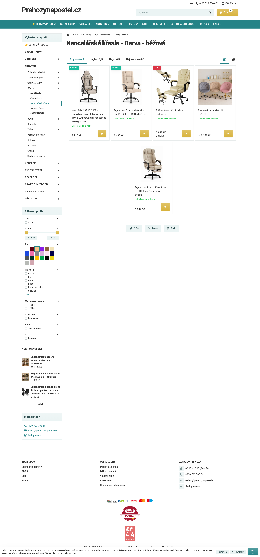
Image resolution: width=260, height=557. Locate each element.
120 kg (31, 308)
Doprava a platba (109, 466)
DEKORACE (159, 24)
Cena (28, 228)
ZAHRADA (84, 24)
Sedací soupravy (36, 156)
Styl (27, 334)
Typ (27, 218)
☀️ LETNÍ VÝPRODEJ (44, 24)
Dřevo (31, 273)
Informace (28, 462)
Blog (24, 475)
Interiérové (33, 318)
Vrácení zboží (107, 475)
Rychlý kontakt (35, 435)
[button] (235, 12)
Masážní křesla (37, 113)
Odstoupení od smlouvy (112, 485)
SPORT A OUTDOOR (182, 24)
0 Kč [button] (228, 12)
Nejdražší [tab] (114, 59)
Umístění (30, 314)
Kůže (30, 280)
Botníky (31, 140)
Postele (31, 145)
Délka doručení (108, 471)
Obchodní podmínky (32, 466)
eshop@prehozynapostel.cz (42, 430)
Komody (31, 124)
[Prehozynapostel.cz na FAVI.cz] (130, 513)
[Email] (191, 3)
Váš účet (229, 3)
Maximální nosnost (35, 301)
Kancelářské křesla (39, 103)
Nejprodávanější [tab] (135, 59)
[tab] (224, 59)
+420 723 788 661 (37, 425)
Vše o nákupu (108, 462)
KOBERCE (118, 24)
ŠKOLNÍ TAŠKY (67, 24)
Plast (30, 284)
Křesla (31, 88)
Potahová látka (35, 287)
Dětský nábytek (35, 77)
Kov (30, 277)
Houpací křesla (37, 108)
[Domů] (68, 35)
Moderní (32, 338)
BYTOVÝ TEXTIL (138, 24)
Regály (31, 118)
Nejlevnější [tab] (96, 59)
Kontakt (26, 480)
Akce (30, 222)
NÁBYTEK (101, 24)
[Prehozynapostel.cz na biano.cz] (130, 533)
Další (40, 403)
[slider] (26, 232)
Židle (30, 129)
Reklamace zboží (109, 480)
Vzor (27, 324)
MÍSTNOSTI (31, 198)
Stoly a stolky (34, 83)
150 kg (31, 305)
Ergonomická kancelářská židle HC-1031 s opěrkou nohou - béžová (150, 191)
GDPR (25, 471)
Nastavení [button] (222, 552)
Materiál (29, 269)
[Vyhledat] (210, 12)
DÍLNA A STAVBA (209, 24)
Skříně (30, 150)
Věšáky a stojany (36, 134)
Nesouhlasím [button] (238, 552)
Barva (28, 244)
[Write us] (181, 486)
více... (27, 294)
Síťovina (32, 291)
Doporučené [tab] (77, 59)
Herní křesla (35, 93)
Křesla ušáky (36, 98)
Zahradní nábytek (36, 72)
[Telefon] (181, 474)
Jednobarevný (35, 328)
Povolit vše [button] (253, 551)
